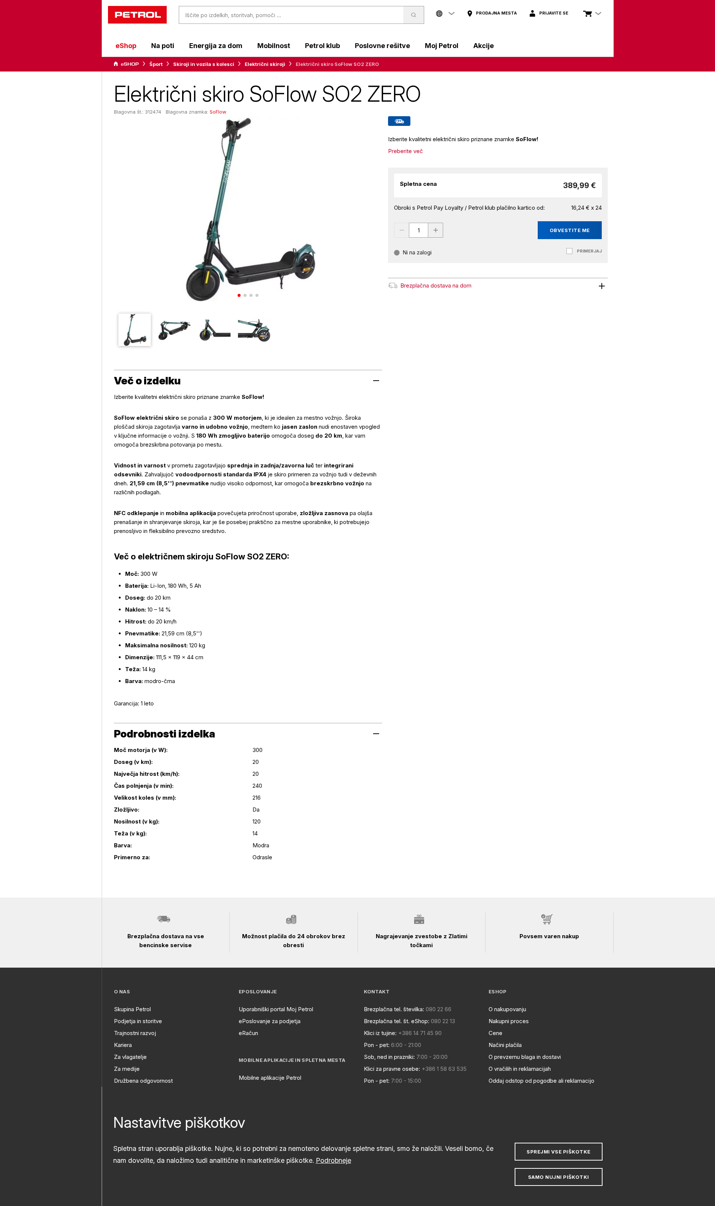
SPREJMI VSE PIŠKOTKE (558, 1152)
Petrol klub (322, 46)
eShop (125, 46)
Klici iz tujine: (380, 1033)
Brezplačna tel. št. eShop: (396, 1021)
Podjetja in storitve (138, 1021)
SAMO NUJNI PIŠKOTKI (558, 1177)
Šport (156, 64)
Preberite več (405, 151)
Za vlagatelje (130, 1056)
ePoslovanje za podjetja (270, 1021)
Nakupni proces (509, 1021)
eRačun (248, 1033)
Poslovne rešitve (382, 46)
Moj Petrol (441, 46)
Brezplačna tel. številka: (394, 1009)
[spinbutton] (418, 230)
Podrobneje (333, 1160)
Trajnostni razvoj (135, 1033)
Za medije (127, 1068)
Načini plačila (505, 1044)
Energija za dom (215, 46)
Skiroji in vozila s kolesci (203, 64)
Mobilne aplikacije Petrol (270, 1077)
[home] (137, 15)
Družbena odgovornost (143, 1080)
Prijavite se (553, 13)
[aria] (126, 64)
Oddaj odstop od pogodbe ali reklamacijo (541, 1080)
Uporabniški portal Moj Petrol (276, 1009)
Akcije (483, 46)
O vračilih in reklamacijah (520, 1068)
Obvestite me (570, 230)
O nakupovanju (507, 1009)
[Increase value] (435, 230)
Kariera (123, 1044)
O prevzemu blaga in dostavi (525, 1056)
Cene (495, 1033)
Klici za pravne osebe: (392, 1068)
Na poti (162, 46)
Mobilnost (273, 46)
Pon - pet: (377, 1044)
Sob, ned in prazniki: (389, 1056)
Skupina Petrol (132, 1009)
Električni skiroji (265, 64)
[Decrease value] (401, 230)
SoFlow (218, 112)
